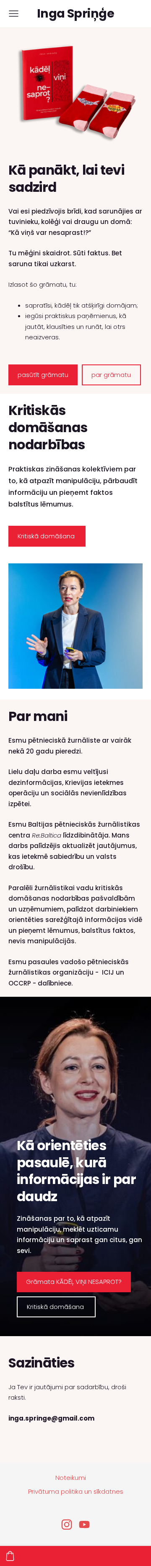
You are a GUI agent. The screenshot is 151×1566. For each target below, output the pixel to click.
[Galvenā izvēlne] (13, 13)
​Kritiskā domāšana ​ (47, 536)
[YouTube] (84, 1525)
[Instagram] (67, 1525)
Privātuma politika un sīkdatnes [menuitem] (75, 1491)
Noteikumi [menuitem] (70, 1477)
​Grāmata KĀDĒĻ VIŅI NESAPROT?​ (74, 1281)
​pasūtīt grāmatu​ (43, 374)
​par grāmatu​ (111, 374)
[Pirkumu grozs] (10, 1556)
